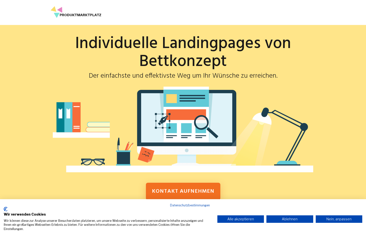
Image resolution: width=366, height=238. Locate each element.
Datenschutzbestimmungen (190, 205)
